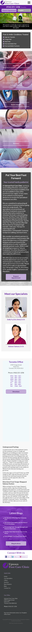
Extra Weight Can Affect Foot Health (15, 536)
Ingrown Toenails (10, 37)
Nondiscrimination (18, 623)
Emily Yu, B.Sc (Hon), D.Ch (16, 319)
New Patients (8, 584)
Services (6, 582)
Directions (16, 391)
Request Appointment (9, 10)
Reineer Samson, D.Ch (16, 346)
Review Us (24, 556)
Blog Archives (16, 543)
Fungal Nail (8, 39)
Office (6, 580)
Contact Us (7, 588)
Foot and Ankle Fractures (12, 46)
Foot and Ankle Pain (10, 44)
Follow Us (16, 556)
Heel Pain (7, 41)
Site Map (11, 623)
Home (5, 576)
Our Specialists (8, 578)
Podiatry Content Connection (20, 620)
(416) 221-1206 (13, 7)
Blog (5, 586)
